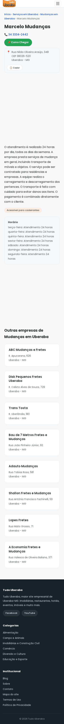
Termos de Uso (12, 699)
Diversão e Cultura (14, 654)
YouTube (29, 613)
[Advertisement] (32, 291)
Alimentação (10, 632)
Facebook (11, 613)
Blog (5, 678)
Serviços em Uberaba (25, 14)
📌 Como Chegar (18, 42)
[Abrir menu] (57, 3)
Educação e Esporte (15, 659)
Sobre (6, 683)
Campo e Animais (13, 638)
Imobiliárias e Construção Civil (21, 643)
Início (7, 14)
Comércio (9, 648)
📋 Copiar (15, 68)
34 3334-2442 (18, 34)
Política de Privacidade (17, 705)
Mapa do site (11, 694)
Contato (8, 689)
